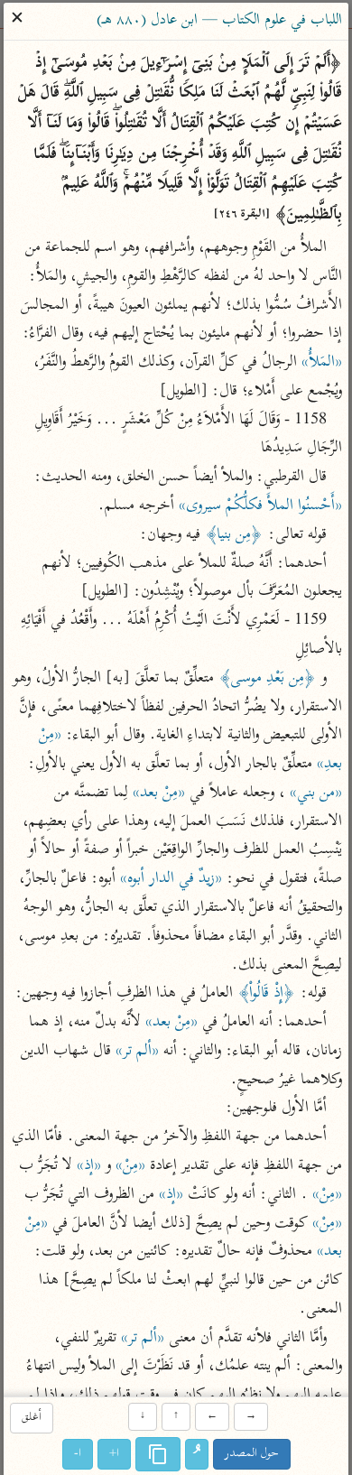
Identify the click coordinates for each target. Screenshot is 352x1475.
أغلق (32, 1418)
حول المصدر (252, 1453)
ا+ (114, 1453)
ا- (77, 1453)
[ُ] (196, 1454)
